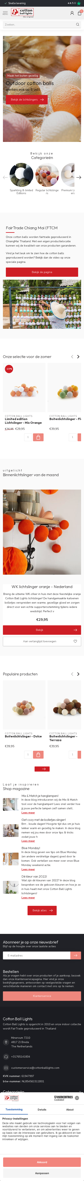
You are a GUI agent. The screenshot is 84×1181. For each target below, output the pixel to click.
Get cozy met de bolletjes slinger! (43, 820)
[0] (79, 13)
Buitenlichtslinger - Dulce (23, 736)
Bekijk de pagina (42, 272)
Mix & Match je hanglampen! (39, 796)
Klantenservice (42, 996)
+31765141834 (20, 1057)
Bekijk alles (40, 910)
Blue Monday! (30, 848)
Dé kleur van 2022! (34, 876)
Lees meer (28, 813)
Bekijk (39, 630)
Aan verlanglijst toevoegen (39, 641)
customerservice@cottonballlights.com (35, 1068)
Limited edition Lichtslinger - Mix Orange (23, 421)
